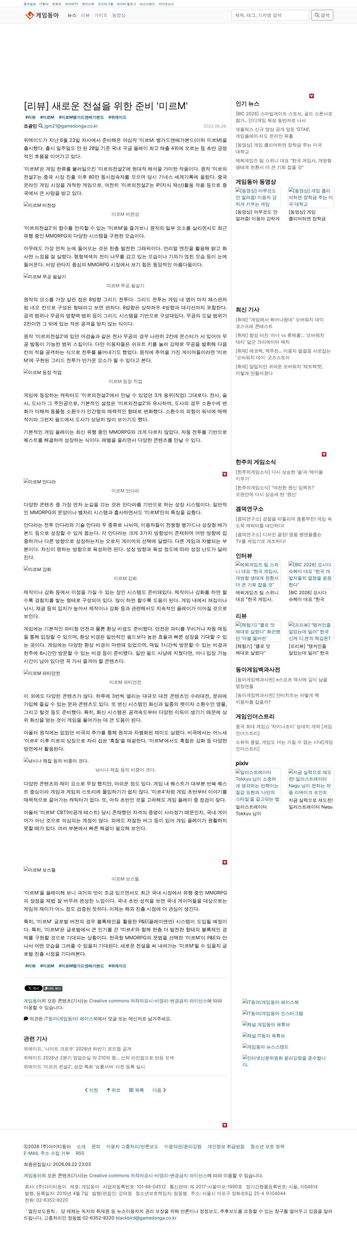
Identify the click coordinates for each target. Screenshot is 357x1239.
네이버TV (71, 4)
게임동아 (33, 1000)
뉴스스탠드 (147, 4)
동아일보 (30, 4)
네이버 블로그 (126, 4)
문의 (95, 1146)
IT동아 (44, 4)
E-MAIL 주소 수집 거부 (47, 1153)
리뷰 (85, 15)
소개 (81, 1146)
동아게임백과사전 (258, 669)
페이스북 (88, 4)
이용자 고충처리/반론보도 (132, 1146)
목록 (139, 1090)
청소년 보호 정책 (267, 1146)
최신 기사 (247, 309)
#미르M (47, 117)
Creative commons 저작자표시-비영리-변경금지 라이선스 (148, 1000)
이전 (93, 1090)
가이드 (101, 15)
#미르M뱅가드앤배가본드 (81, 117)
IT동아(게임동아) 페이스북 (71, 1018)
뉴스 (71, 15)
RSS (80, 1153)
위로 (115, 1090)
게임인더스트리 (255, 716)
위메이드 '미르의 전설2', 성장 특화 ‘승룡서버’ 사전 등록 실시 (84, 1066)
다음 (158, 1090)
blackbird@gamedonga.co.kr (146, 1218)
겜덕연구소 (250, 508)
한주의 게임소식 (256, 461)
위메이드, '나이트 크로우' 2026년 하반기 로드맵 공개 (77, 1048)
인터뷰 (244, 555)
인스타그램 (105, 4)
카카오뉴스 (166, 4)
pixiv (242, 763)
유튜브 (56, 4)
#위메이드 (117, 117)
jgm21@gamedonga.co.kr (71, 126)
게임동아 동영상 (256, 181)
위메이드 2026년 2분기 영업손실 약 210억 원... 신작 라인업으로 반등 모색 (99, 1057)
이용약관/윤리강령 (183, 1146)
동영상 (119, 15)
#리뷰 (30, 117)
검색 (324, 15)
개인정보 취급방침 (226, 1146)
